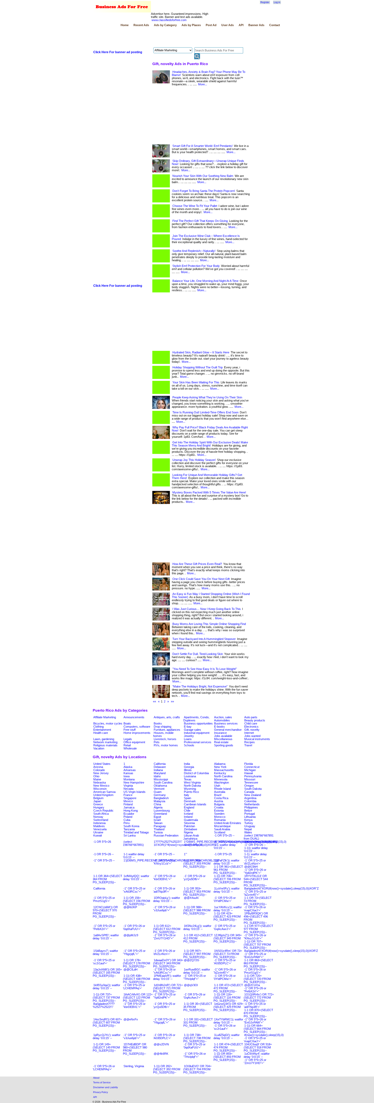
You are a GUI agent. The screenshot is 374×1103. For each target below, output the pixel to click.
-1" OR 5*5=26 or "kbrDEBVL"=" (164, 877)
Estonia (219, 810)
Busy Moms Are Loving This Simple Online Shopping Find (209, 624)
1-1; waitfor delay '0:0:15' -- (224, 846)
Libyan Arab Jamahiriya (191, 837)
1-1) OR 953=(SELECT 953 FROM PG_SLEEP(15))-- (197, 891)
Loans (188, 739)
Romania (220, 820)
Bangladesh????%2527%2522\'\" (104, 1005)
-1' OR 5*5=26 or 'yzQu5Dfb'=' (194, 877)
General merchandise (228, 729)
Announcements (133, 717)
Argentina (250, 798)
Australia (219, 791)
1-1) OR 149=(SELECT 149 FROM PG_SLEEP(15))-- (106, 1047)
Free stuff (129, 729)
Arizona (98, 767)
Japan (97, 801)
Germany (160, 795)
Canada (249, 791)
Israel (157, 820)
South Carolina (163, 782)
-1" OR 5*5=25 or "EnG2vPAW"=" (255, 955)
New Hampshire (133, 782)
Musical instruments (257, 739)
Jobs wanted (252, 736)
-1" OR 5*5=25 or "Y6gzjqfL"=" (134, 952)
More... (202, 84)
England (189, 807)
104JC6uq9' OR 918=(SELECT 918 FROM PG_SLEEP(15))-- (258, 1047)
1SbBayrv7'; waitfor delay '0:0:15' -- (105, 952)
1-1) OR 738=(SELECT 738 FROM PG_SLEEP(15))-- (197, 1038)
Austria (218, 801)
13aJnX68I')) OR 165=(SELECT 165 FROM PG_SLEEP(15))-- (107, 972)
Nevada (128, 788)
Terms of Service (102, 1082)
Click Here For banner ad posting (117, 52)
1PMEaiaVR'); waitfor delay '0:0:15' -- (167, 977)
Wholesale (130, 748)
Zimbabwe (190, 829)
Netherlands (252, 804)
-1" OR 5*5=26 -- (255, 844)
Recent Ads (141, 25)
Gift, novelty (251, 729)
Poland (127, 816)
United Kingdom (103, 795)
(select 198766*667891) (133, 843)
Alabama (219, 763)
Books (158, 723)
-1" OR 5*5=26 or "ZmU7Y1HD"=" (164, 937)
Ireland (188, 816)
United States (101, 763)
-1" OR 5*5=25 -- (104, 860)
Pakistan (189, 826)
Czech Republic (103, 810)
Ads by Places (191, 25)
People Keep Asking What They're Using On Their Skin (207, 397)
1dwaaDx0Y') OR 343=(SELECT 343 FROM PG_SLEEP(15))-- (168, 963)
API (241, 25)
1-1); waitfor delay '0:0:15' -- (255, 856)
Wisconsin (100, 788)
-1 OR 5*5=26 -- (103, 854)
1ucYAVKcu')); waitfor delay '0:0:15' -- (227, 909)
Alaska (127, 767)
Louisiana (190, 776)
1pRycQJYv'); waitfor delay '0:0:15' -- (106, 1036)
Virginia (128, 785)
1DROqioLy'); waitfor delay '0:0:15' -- (166, 899)
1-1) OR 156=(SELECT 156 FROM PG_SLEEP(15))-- (136, 901)
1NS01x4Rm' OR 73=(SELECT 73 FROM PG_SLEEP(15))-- (227, 954)
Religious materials (105, 745)
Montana (129, 779)
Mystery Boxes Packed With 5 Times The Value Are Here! (209, 492)
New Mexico (101, 785)
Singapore (129, 798)
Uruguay (249, 826)
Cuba (126, 820)
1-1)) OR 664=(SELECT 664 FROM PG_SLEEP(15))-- (257, 1028)
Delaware (160, 767)
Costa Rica (221, 798)
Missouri (249, 779)
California (160, 763)
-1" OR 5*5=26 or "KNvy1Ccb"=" (255, 937)
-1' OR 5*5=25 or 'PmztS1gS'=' (104, 899)
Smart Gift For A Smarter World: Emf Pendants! (202, 145)
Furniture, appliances (167, 729)
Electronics (251, 726)
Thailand (159, 829)
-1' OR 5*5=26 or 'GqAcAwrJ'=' (194, 996)
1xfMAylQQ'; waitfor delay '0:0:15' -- (136, 877)
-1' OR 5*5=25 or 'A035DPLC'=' (224, 962)
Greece (98, 804)
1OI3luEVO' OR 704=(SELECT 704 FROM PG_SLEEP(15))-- (197, 1069)
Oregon (249, 785)
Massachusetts (224, 770)
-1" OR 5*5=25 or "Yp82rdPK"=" (164, 996)
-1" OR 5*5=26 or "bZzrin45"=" (224, 971)
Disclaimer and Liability (105, 1087)
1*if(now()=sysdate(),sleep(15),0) (265, 841)
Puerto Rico (191, 791)
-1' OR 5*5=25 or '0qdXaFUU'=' (194, 1046)
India (187, 763)
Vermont (159, 788)
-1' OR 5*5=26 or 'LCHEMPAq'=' (104, 1068)
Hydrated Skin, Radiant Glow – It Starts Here (200, 352)
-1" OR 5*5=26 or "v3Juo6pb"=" (164, 909)
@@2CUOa (252, 985)
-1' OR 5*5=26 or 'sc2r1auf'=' (224, 1027)
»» (172, 701)
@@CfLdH (130, 969)
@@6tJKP (130, 907)
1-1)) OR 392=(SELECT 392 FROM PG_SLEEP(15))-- (166, 1069)
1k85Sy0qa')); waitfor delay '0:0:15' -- (106, 987)
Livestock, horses (165, 739)
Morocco (219, 816)
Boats (127, 723)
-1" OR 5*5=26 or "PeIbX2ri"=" (255, 990)
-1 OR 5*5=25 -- (224, 835)
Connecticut (251, 767)
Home (125, 25)
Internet (249, 732)
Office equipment (134, 742)
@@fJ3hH (251, 866)
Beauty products (254, 720)
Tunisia (158, 832)
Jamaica (128, 807)
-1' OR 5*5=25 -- (164, 854)
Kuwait (97, 835)
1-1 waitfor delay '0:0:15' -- (133, 856)
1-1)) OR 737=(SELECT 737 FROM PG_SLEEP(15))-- (106, 997)
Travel (248, 745)
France (127, 795)
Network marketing (105, 742)
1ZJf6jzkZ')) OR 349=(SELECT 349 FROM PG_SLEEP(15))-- (227, 938)
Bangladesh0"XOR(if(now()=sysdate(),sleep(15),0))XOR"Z (281, 888)
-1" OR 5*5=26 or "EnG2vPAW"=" (255, 1021)
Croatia (218, 807)
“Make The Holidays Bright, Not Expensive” (200, 686)
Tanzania (129, 829)
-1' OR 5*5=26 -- (194, 844)
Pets (157, 742)
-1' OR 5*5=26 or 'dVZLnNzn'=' (164, 952)
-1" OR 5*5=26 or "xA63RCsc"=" (164, 971)
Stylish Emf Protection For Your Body (196, 265)
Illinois (188, 770)
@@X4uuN (191, 897)
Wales (248, 832)
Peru (126, 823)
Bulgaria (219, 804)
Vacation (98, 748)
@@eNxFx (130, 1019)
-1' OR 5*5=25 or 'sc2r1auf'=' (104, 962)
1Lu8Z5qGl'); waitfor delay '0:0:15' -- (226, 1036)
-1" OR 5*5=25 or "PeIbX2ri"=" (104, 927)
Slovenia (189, 823)
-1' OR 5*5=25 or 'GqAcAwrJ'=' (224, 927)
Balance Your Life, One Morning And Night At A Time (205, 280)
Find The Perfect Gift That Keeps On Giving (200, 220)
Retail (127, 745)
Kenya (248, 820)
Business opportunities (198, 723)
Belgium (98, 798)
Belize (248, 810)
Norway (98, 816)
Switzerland (100, 820)
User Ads (227, 25)
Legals (127, 739)
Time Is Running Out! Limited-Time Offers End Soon (205, 412)
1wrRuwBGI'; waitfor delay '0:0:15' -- (196, 971)
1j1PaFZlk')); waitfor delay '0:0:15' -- (226, 862)
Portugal (249, 813)
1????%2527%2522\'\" (168, 841)
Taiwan (158, 823)
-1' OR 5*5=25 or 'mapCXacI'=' (255, 1040)
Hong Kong (130, 810)
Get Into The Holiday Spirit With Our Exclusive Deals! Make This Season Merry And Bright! (210, 444)
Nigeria (188, 832)
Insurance (220, 732)
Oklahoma (160, 785)
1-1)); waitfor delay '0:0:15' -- (256, 849)
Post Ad (211, 25)
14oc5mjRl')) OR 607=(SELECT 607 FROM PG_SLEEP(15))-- (107, 1022)
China (157, 804)
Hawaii (248, 773)
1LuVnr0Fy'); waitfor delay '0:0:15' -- (226, 890)
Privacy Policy (100, 1092)
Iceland (188, 813)
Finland (128, 804)
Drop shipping (162, 726)
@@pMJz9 (130, 935)
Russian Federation (166, 835)
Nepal (248, 829)
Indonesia (99, 823)
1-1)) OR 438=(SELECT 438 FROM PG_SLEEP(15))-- (136, 979)
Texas (187, 779)
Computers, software (136, 726)
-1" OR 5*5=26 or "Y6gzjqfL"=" (164, 1021)
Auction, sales (223, 717)
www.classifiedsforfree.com (169, 20)
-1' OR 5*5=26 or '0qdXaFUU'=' (134, 927)
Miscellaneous (223, 739)
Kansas (128, 773)
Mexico (128, 801)
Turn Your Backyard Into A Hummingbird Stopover (204, 639)
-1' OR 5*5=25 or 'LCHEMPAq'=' (134, 987)
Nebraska (99, 782)
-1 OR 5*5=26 (102, 841)
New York (220, 767)
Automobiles (222, 720)
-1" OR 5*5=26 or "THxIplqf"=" (194, 1055)
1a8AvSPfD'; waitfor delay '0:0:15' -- (106, 937)
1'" (185, 854)
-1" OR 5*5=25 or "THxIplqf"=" (194, 977)
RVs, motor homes (166, 745)
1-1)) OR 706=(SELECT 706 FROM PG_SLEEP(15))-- (227, 879)
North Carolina (223, 776)
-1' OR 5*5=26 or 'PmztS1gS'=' (255, 971)
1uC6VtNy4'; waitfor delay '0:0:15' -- (257, 1055)
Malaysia (159, 801)
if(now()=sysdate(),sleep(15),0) (264, 1035)
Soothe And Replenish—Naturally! (193, 250)
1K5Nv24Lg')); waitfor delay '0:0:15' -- (197, 927)
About (96, 1078)
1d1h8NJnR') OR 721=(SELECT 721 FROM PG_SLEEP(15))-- (168, 988)
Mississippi (161, 779)
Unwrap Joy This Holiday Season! (194, 459)
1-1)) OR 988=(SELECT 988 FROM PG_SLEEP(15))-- (197, 910)
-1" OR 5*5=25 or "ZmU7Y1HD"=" (255, 1061)
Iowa (126, 776)
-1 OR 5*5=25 (223, 854)
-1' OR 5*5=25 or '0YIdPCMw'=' (224, 899)
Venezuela (100, 829)
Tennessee (251, 782)
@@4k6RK (161, 1053)
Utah (217, 785)
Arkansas (129, 770)
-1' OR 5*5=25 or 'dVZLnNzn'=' (255, 862)
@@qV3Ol (191, 985)
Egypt (157, 816)
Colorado (99, 770)
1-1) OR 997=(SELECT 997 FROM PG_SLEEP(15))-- (197, 954)
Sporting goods (223, 745)
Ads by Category (165, 25)
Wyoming (190, 788)
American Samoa (104, 791)
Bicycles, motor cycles (107, 723)
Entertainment (102, 729)
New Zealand (252, 795)
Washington (221, 782)
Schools (189, 745)
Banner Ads (256, 25)
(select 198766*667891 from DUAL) (258, 837)
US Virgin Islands (134, 791)
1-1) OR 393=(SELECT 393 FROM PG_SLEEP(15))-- (197, 863)
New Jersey (101, 773)
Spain (187, 798)
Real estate (221, 742)
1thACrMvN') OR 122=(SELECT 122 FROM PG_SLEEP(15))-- (138, 997)
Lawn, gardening (103, 739)
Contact (274, 25)
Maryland (160, 773)
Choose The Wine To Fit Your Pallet (194, 205)
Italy (186, 795)
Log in (277, 2)
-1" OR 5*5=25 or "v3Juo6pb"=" (134, 1036)
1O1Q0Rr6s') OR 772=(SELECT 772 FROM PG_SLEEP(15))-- (259, 997)
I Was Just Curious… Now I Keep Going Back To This (206, 609)
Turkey (248, 823)
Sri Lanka (129, 835)
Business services (226, 723)
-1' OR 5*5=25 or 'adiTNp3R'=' (255, 1005)
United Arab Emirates (227, 823)
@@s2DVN (161, 1044)
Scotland (219, 832)
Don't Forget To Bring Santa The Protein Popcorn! (203, 190)
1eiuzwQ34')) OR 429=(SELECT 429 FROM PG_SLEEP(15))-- (228, 1007)
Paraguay (160, 826)
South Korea (131, 826)
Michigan (250, 770)
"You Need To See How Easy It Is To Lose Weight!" (204, 669)
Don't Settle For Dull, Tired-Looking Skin (197, 654)
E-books (219, 726)
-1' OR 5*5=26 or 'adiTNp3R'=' (164, 890)
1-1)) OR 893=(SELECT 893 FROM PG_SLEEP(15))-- (227, 1057)
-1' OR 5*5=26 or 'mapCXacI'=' (255, 909)
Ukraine (98, 832)
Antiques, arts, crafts (167, 717)
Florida (248, 763)
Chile (187, 810)
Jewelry (189, 736)
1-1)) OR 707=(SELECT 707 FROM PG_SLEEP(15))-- (257, 944)
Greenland (160, 813)
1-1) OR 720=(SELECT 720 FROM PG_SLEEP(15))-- (257, 979)
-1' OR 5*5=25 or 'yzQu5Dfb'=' (164, 1005)
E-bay (187, 726)
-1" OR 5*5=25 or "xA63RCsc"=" (134, 890)
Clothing (98, 726)
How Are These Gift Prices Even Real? (197, 564)
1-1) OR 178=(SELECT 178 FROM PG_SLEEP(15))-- (136, 963)
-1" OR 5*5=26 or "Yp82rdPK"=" (255, 871)
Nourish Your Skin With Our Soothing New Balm (202, 175)
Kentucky (220, 773)
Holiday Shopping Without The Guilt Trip (197, 367)
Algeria (158, 807)
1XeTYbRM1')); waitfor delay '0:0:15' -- (228, 1021)
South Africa (101, 813)
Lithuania (250, 816)
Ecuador (128, 813)
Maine (97, 779)
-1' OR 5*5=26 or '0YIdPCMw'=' (224, 977)
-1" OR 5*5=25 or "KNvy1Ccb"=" (164, 862)
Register (264, 2)
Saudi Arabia (222, 829)
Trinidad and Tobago (136, 832)
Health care (100, 732)
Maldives (99, 826)
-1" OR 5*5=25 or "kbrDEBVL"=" (134, 1005)
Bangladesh (161, 798)
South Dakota (253, 788)
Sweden (219, 813)
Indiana (158, 770)
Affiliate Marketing (104, 717)
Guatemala (191, 820)
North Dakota (192, 785)
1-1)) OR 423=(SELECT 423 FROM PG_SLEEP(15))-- (227, 916)
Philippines (251, 807)
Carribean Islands (195, 804)
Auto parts (250, 717)
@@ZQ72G (191, 960)
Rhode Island (222, 788)
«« (154, 701)
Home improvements (136, 732)
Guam (158, 791)
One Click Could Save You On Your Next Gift (201, 579)
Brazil (217, 795)
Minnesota (220, 779)
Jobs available (223, 736)
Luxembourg (162, 810)
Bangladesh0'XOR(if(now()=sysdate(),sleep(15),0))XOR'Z (281, 950)
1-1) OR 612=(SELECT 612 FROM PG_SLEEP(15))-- (166, 929)
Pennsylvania (252, 776)
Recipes (249, 742)
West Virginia (192, 782)
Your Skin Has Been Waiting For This (195, 382)
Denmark (190, 801)
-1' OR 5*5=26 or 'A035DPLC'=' (164, 1036)
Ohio (96, 776)
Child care (250, 723)
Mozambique (222, 826)
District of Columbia (196, 773)
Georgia (189, 767)
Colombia (250, 801)
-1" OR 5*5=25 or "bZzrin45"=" (255, 893)
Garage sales (192, 729)
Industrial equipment (196, 732)
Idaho (157, 776)
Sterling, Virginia (133, 1066)
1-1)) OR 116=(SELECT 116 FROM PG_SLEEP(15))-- (227, 997)
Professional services (197, 742)
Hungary (98, 807)
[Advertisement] (164, 37)
